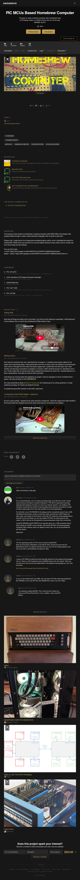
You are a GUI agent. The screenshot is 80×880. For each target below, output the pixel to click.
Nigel (9, 777)
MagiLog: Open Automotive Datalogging (18, 774)
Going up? (41, 864)
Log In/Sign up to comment (13, 483)
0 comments (23, 397)
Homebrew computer (22, 144)
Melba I (6, 665)
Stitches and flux (9, 355)
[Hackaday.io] (10, 3)
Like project (48, 32)
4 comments (23, 358)
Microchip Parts (17, 169)
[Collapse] (17, 309)
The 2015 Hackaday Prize (7, 60)
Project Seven (9, 829)
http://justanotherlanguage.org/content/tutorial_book (32, 568)
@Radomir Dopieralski (32, 383)
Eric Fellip (19, 498)
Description (8, 51)
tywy (17, 487)
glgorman (10, 831)
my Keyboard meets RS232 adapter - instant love (21, 394)
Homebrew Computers (19, 161)
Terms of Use (46, 869)
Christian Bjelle (12, 667)
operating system (37, 144)
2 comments (23, 315)
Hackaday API (66, 869)
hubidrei (18, 540)
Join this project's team (12, 123)
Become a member (23, 846)
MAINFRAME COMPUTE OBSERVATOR (18, 720)
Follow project (33, 32)
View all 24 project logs (40, 438)
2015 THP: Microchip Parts (21, 177)
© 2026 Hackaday (40, 875)
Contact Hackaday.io (23, 869)
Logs (42, 50)
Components (32, 50)
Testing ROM (8, 312)
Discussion (62, 50)
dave (41, 26)
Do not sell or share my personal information (40, 871)
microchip (8, 144)
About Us (12, 869)
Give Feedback (35, 869)
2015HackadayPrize (52, 144)
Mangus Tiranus (12, 722)
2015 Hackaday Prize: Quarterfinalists (25, 186)
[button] (74, 3)
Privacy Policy (56, 869)
